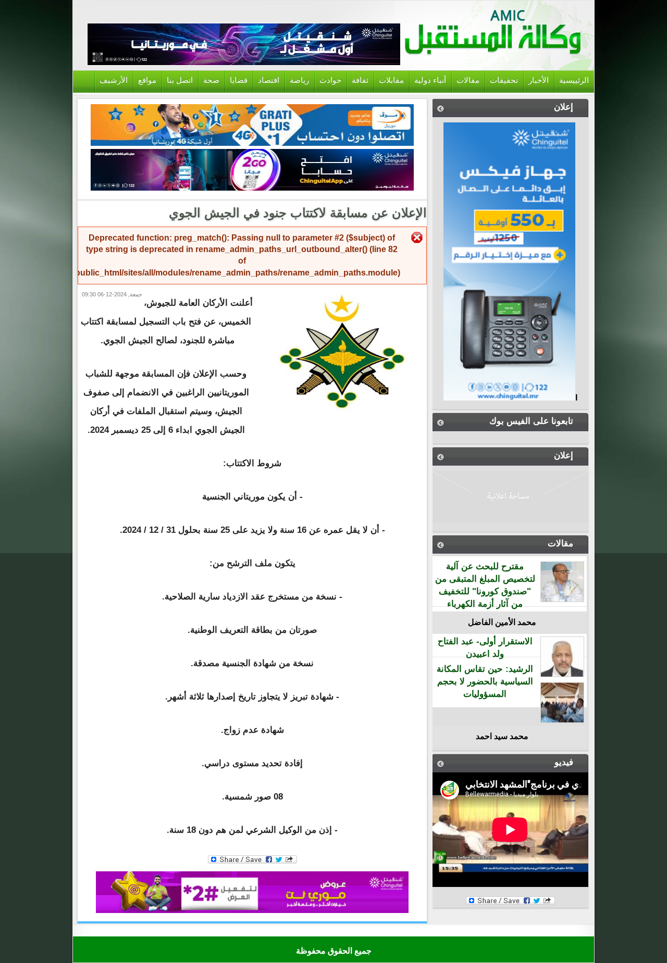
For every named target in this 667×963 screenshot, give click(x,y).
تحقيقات (504, 80)
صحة (211, 80)
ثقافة (360, 80)
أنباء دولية (430, 80)
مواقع (147, 80)
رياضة (299, 80)
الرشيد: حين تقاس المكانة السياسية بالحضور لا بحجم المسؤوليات (485, 681)
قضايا (239, 80)
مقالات (467, 80)
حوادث (330, 80)
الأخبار (538, 80)
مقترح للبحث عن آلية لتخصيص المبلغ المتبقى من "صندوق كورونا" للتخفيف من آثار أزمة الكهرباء (485, 584)
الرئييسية (574, 80)
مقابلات (391, 80)
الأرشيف (114, 80)
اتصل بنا (180, 80)
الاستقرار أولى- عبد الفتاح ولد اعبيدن (485, 647)
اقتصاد (268, 80)
